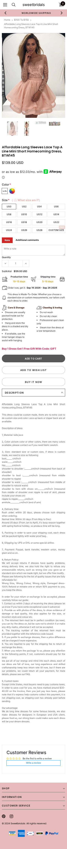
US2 (24, 206)
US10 (24, 214)
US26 (24, 230)
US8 (9, 214)
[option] (33, 12)
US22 (56, 222)
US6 (56, 206)
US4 (39, 206)
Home (7, 19)
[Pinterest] (3, 816)
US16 (9, 222)
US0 (9, 206)
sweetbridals (34, 4)
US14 (56, 214)
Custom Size (56, 230)
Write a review (33, 762)
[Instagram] (11, 816)
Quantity (6, 257)
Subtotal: (7, 271)
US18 (24, 222)
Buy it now (33, 381)
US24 (9, 230)
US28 (39, 230)
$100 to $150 (21, 19)
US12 (39, 214)
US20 (39, 222)
